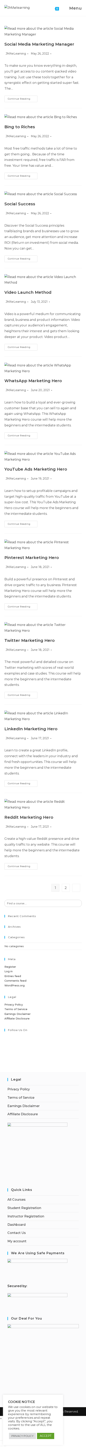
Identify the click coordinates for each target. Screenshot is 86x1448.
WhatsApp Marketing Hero (33, 380)
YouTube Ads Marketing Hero (35, 469)
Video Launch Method (27, 292)
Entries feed (12, 976)
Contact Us (16, 1233)
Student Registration (24, 1208)
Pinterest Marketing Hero (31, 557)
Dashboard (16, 1225)
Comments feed (15, 980)
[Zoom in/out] (1, 1440)
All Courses (16, 1199)
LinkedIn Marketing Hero (30, 728)
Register (10, 966)
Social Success (19, 204)
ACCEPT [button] (45, 1436)
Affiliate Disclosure (17, 1018)
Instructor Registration (25, 1216)
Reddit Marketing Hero (28, 817)
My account (16, 1241)
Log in (8, 971)
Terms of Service (15, 1009)
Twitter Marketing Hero (29, 640)
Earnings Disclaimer (17, 1013)
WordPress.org (14, 985)
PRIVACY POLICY (22, 1435)
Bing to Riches (19, 126)
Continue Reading (22, 99)
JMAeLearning (16, 53)
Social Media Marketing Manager (39, 44)
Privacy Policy (13, 1004)
